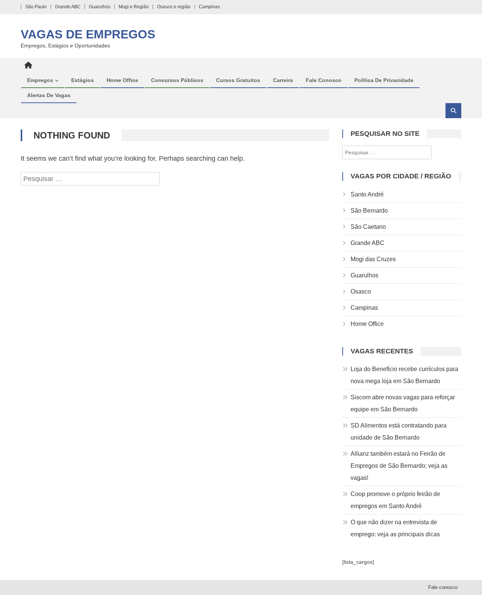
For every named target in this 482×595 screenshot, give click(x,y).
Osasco (361, 291)
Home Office (122, 80)
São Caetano (368, 227)
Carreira (283, 80)
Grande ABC (68, 6)
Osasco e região (174, 6)
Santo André (367, 194)
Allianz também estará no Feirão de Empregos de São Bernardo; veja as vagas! (399, 465)
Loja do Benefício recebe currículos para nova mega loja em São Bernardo (404, 375)
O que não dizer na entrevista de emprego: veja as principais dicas (395, 528)
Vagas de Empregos (88, 34)
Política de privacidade (383, 80)
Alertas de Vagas (48, 95)
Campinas (209, 6)
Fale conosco (324, 80)
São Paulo (36, 6)
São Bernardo (369, 210)
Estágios (82, 80)
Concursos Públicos (177, 80)
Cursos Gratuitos (238, 80)
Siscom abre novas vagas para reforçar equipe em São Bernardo (403, 403)
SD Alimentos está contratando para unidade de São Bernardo (399, 431)
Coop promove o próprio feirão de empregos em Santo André (395, 500)
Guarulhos (99, 6)
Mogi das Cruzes (373, 259)
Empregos (40, 80)
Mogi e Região (134, 6)
